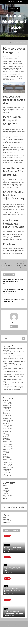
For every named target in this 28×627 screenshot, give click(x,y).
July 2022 (5, 451)
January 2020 (6, 475)
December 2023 (7, 428)
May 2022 (5, 454)
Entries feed (6, 519)
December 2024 (7, 417)
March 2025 (6, 413)
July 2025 (5, 408)
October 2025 (6, 405)
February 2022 (6, 459)
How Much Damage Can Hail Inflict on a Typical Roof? (13, 300)
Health (4, 491)
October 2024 (6, 418)
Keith (5, 56)
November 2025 (7, 404)
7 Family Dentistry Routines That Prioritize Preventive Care (13, 612)
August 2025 (6, 407)
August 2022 (6, 449)
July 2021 (5, 470)
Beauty (4, 485)
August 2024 (6, 421)
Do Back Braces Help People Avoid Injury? (13, 386)
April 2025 (5, 412)
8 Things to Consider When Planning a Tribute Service (12, 548)
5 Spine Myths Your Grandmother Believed (13, 374)
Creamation (5, 488)
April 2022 (5, 456)
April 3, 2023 (6, 304)
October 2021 (6, 466)
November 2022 (7, 446)
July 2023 (5, 433)
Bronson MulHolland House (14, 21)
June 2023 (5, 435)
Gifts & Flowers (6, 490)
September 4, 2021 (12, 56)
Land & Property (7, 495)
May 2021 (5, 474)
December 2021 (7, 462)
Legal (4, 498)
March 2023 (6, 439)
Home (19, 56)
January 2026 (6, 400)
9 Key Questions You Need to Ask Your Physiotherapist (13, 290)
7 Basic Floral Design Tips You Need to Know (14, 387)
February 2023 (6, 441)
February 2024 (6, 425)
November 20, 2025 (9, 615)
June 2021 (5, 472)
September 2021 (7, 467)
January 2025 (6, 415)
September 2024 (7, 420)
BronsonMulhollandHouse (17, 625)
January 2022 (6, 461)
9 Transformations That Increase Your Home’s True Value (13, 280)
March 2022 (6, 457)
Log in (4, 517)
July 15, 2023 (7, 293)
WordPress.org (6, 522)
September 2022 (7, 448)
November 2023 (7, 430)
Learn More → (14, 326)
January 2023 (6, 443)
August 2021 (6, 469)
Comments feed (7, 520)
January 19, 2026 (9, 572)
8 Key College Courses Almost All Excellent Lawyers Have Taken (13, 569)
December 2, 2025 (8, 283)
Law (4, 496)
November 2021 (7, 464)
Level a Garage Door (7, 58)
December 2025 (7, 402)
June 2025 (5, 410)
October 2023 (6, 431)
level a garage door (9, 71)
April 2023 (5, 438)
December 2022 (7, 444)
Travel (4, 500)
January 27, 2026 (9, 551)
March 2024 (6, 423)
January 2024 (6, 426)
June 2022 (5, 452)
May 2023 (5, 436)
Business (5, 487)
